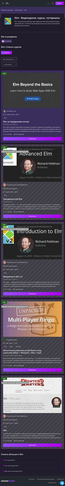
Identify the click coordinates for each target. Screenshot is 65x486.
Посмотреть (32, 139)
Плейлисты (60, 479)
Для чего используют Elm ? (14, 471)
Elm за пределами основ (16, 121)
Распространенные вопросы (46, 479)
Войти (60, 3)
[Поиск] (48, 3)
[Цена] (52, 3)
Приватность (52, 482)
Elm (5, 430)
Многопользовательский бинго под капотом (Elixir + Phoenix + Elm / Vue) (22, 351)
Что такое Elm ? (10, 460)
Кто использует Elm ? (12, 466)
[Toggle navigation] (3, 3)
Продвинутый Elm (12, 199)
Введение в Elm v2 (12, 276)
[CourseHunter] (7, 3)
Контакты (32, 479)
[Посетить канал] (62, 483)
